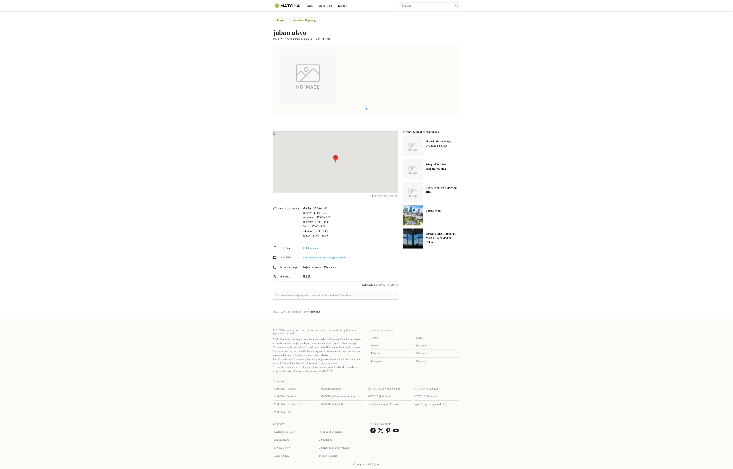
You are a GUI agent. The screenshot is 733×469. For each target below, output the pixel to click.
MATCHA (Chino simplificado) (338, 396)
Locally (342, 5)
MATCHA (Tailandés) (426, 388)
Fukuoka (375, 353)
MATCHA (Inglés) (331, 388)
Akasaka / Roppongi (304, 20)
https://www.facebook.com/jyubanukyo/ (324, 257)
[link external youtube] (396, 431)
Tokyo (280, 20)
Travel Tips (325, 5)
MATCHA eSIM (282, 412)
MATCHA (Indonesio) (379, 396)
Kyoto (374, 345)
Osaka (419, 337)
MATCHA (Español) (332, 404)
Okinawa (421, 353)
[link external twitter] (381, 431)
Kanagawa (376, 361)
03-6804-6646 (310, 248)
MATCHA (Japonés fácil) (287, 404)
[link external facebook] (373, 431)
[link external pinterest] (389, 431)
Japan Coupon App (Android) (430, 404)
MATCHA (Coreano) (285, 396)
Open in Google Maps (382, 195)
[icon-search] (457, 5)
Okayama (421, 361)
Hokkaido (421, 345)
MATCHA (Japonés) (285, 388)
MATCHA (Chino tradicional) (383, 388)
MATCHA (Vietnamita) (426, 396)
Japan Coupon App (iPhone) (382, 404)
